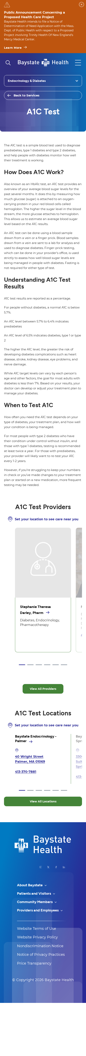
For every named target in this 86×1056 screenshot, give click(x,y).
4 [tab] (47, 665)
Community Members (35, 902)
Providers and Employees (38, 910)
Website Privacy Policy (37, 937)
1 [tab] (22, 665)
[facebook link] (56, 867)
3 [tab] (39, 665)
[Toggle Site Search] (8, 63)
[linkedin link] (64, 867)
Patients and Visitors (34, 893)
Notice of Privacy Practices (41, 954)
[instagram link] (41, 867)
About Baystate (30, 885)
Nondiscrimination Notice (40, 946)
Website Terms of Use (36, 928)
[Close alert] (81, 4)
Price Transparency (34, 963)
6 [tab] (64, 665)
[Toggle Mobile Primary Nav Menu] (78, 63)
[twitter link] (48, 867)
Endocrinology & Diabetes (27, 81)
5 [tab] (55, 665)
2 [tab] (30, 665)
